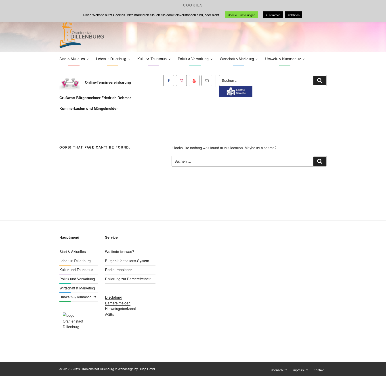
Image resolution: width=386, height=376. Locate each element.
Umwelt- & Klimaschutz (283, 58)
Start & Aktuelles (72, 58)
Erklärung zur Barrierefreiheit (128, 278)
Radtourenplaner (118, 269)
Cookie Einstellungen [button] (241, 15)
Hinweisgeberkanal (120, 308)
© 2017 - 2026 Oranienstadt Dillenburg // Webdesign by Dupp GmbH (107, 369)
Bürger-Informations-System (127, 260)
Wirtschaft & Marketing (237, 58)
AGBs (109, 314)
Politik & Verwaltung (193, 58)
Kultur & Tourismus (152, 58)
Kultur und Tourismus (76, 269)
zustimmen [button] (273, 15)
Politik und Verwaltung (77, 278)
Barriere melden (117, 303)
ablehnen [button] (294, 15)
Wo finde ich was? (119, 251)
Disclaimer (113, 297)
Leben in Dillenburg (111, 58)
